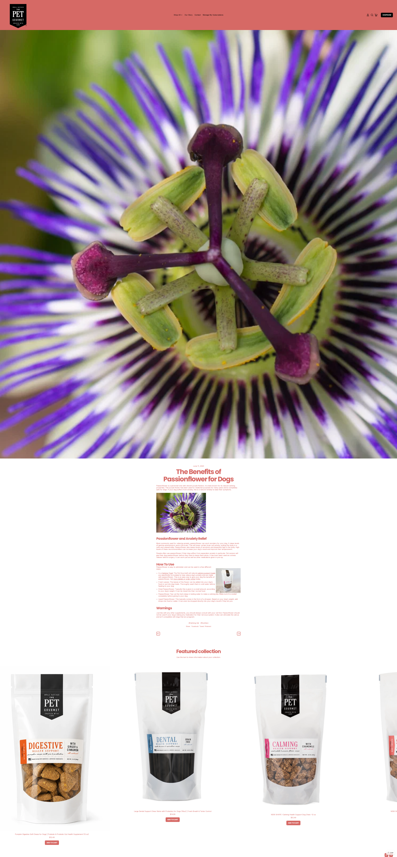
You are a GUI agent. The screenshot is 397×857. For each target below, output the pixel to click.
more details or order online (184, 579)
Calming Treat (167, 573)
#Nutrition (204, 623)
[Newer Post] (239, 634)
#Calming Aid (194, 623)
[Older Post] (158, 634)
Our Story (189, 15)
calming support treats (206, 573)
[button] (372, 15)
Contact (198, 15)
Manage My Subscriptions (213, 15)
